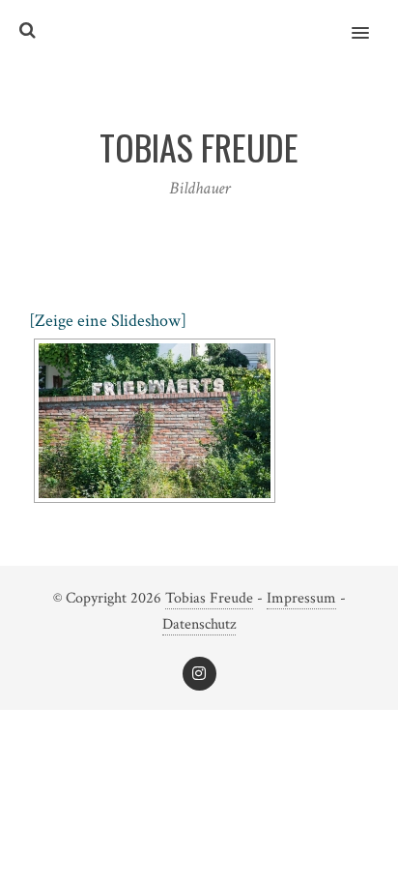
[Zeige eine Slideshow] (107, 321)
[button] (371, 20)
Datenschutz (199, 624)
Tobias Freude (209, 598)
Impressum (301, 598)
